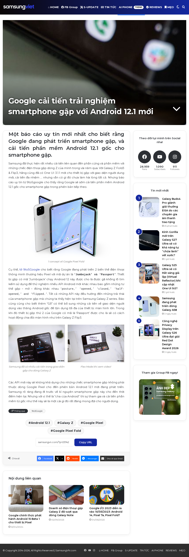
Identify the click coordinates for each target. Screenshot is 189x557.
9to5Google (37, 411)
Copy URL (85, 442)
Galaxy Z (66, 423)
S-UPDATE (90, 7)
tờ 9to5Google (29, 269)
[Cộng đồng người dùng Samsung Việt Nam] (19, 7)
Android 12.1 (40, 423)
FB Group (71, 7)
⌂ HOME (53, 7)
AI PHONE (130, 7)
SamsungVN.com (65, 550)
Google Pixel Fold (67, 431)
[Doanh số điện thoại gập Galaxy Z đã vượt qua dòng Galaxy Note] (66, 495)
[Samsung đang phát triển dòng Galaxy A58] (149, 306)
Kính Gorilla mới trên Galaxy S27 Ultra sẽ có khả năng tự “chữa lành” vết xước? (170, 243)
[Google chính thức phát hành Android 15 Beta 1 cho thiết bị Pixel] (25, 498)
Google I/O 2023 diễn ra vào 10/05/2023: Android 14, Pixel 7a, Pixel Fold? (105, 512)
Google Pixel (93, 423)
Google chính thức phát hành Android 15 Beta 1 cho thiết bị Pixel (25, 519)
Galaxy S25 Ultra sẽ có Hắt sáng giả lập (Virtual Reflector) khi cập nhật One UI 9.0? (171, 276)
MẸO (170, 7)
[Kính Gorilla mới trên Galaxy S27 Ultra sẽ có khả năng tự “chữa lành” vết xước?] (149, 240)
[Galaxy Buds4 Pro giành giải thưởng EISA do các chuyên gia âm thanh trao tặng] (149, 207)
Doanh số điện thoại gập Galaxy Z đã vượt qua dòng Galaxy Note (66, 512)
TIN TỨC (110, 7)
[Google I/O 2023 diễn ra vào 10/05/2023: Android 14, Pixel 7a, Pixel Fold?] (106, 495)
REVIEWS (155, 7)
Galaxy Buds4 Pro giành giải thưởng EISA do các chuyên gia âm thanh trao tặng (171, 210)
